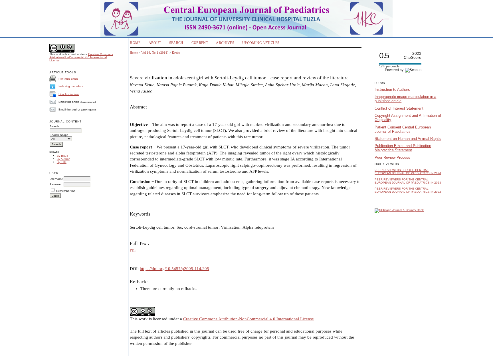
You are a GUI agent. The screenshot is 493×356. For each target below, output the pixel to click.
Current (199, 43)
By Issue (62, 155)
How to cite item (68, 94)
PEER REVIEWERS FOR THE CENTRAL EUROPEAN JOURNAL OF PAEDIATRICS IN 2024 (408, 171)
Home (135, 43)
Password (56, 184)
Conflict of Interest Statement (399, 108)
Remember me (65, 190)
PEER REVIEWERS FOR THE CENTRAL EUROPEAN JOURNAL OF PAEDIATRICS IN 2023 (408, 181)
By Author (63, 158)
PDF (133, 250)
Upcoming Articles (260, 43)
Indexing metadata (70, 86)
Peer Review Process (392, 157)
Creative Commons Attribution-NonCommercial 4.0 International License (81, 57)
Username (56, 178)
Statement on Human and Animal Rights (408, 138)
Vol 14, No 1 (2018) (154, 52)
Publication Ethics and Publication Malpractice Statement (403, 148)
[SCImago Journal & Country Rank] (399, 210)
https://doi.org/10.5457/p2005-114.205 (174, 268)
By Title (61, 162)
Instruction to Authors (392, 89)
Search (176, 43)
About (155, 43)
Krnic (176, 52)
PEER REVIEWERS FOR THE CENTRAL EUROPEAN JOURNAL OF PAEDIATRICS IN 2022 (408, 190)
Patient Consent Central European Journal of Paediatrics (403, 129)
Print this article (68, 78)
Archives (225, 43)
